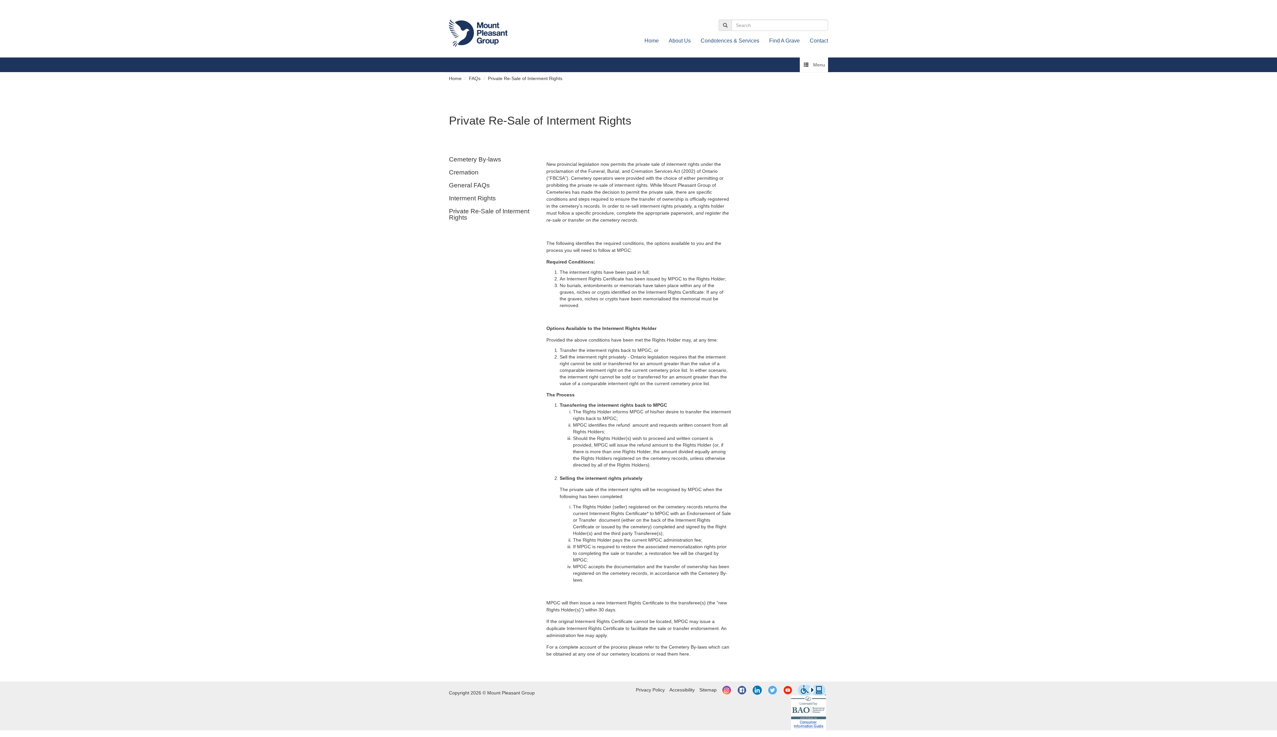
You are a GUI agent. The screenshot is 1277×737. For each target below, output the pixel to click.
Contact (819, 41)
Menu (818, 64)
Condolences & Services (730, 41)
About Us (680, 41)
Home (651, 41)
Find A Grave (784, 41)
